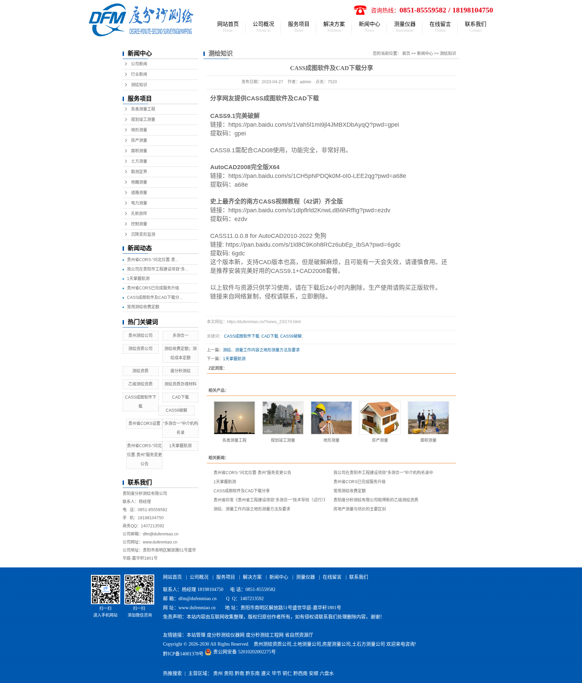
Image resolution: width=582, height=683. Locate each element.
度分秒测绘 (180, 371)
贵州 (218, 673)
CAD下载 (180, 397)
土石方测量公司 (368, 644)
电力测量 (139, 203)
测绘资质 (140, 371)
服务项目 (299, 27)
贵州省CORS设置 (144, 423)
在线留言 (440, 27)
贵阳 (228, 673)
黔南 (239, 673)
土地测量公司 (307, 644)
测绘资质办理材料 (180, 384)
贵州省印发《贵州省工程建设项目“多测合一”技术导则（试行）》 (270, 500)
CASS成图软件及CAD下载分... (154, 297)
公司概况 (263, 27)
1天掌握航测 (138, 278)
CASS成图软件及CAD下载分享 (242, 491)
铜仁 (287, 673)
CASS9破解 (176, 410)
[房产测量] (380, 418)
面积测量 (139, 151)
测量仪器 (405, 27)
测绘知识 (139, 85)
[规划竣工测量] (283, 418)
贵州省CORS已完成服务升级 (153, 288)
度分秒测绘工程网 (265, 635)
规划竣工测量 (143, 119)
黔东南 (253, 673)
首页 (406, 53)
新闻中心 (369, 27)
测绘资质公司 (140, 348)
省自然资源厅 (299, 635)
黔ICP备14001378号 (183, 653)
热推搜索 (172, 673)
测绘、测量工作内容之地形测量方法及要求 (261, 350)
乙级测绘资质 (140, 384)
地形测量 (139, 130)
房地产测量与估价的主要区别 (359, 509)
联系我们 (475, 27)
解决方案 (334, 27)
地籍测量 (139, 182)
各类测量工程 (143, 109)
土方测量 (139, 161)
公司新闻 (139, 64)
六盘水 (327, 673)
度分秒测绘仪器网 (226, 635)
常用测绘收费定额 (143, 307)
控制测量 (139, 224)
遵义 (265, 673)
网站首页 (228, 27)
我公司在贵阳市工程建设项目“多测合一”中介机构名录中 (383, 472)
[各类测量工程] (234, 418)
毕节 (276, 673)
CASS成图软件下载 (241, 336)
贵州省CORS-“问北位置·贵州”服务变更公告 (144, 454)
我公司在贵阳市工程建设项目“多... (157, 269)
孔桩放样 (139, 213)
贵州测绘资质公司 (272, 644)
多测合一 (180, 335)
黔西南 (300, 673)
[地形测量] (331, 418)
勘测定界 (139, 171)
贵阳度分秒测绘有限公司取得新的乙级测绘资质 (375, 500)
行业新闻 (139, 74)
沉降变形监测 (143, 234)
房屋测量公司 (336, 644)
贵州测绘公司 (140, 335)
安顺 (313, 673)
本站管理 (196, 635)
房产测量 (139, 140)
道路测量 (139, 192)
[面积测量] (428, 418)
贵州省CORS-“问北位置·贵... (152, 259)
